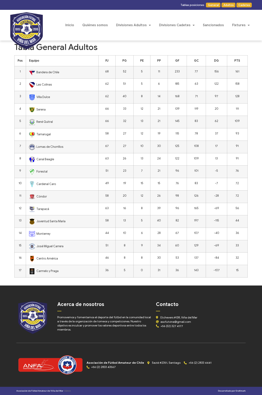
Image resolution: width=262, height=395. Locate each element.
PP (159, 60)
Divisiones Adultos (131, 25)
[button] (192, 5)
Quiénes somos (95, 25)
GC (196, 60)
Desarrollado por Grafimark (232, 390)
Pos (20, 60)
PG (124, 60)
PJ (106, 60)
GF (177, 60)
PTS (237, 60)
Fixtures (239, 25)
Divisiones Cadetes (175, 25)
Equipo (34, 60)
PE (142, 60)
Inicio (69, 25)
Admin (67, 390)
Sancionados (213, 25)
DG (216, 60)
